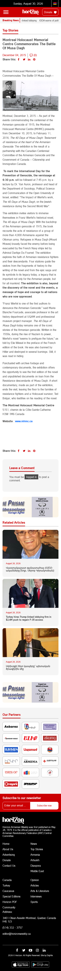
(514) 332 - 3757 (13, 927)
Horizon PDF (10, 901)
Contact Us (9, 865)
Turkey (6, 885)
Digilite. (50, 955)
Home (6, 843)
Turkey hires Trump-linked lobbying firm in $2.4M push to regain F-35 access (28, 618)
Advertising (9, 854)
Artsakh (34, 860)
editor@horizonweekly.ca (17, 933)
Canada (7, 880)
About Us (8, 849)
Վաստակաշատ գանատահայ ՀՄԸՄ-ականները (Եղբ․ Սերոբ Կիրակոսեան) (30, 569)
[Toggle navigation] (6, 12)
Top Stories (36, 849)
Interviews (36, 896)
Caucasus (8, 890)
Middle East (37, 871)
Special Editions (12, 896)
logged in (31, 476)
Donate (48, 12)
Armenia (35, 854)
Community (9, 907)
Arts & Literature (39, 890)
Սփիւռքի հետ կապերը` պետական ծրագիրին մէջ (28, 667)
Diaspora (35, 865)
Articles (34, 885)
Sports (34, 901)
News (33, 843)
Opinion (34, 880)
